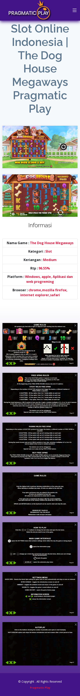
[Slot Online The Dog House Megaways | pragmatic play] (40, 144)
